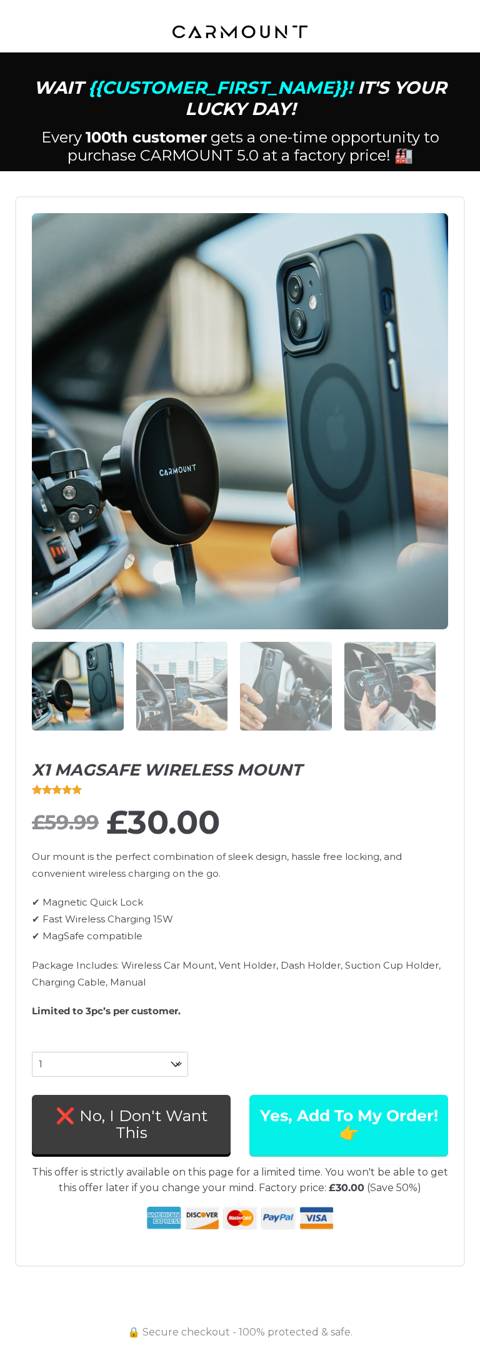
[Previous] (56, 411)
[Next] (423, 411)
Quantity (51, 1044)
